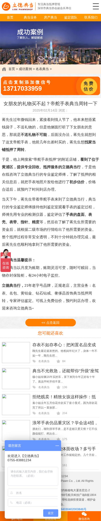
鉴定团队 (70, 17)
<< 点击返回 (50, 322)
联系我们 (90, 17)
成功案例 (25, 69)
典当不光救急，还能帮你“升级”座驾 (65, 370)
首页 (10, 17)
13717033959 (22, 88)
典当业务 (30, 17)
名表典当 (42, 69)
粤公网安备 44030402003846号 (66, 509)
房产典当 (50, 17)
